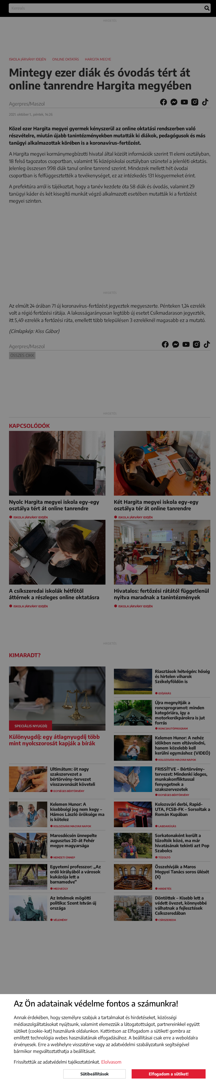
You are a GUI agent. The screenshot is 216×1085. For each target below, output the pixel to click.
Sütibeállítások (94, 1073)
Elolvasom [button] (111, 1062)
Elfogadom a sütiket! (168, 1073)
